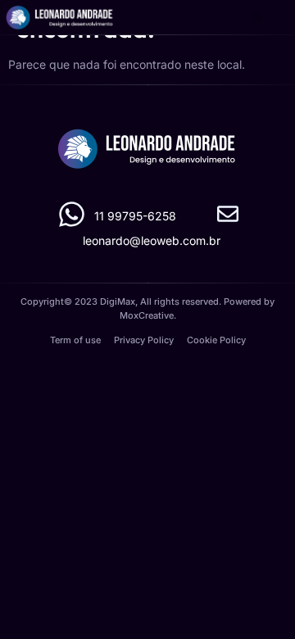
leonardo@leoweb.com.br (151, 240)
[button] (257, 17)
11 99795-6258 (135, 216)
